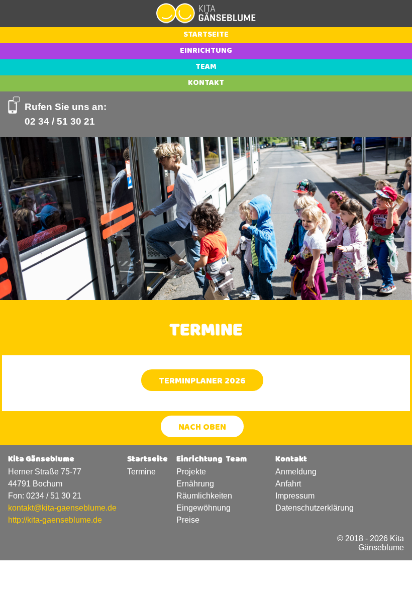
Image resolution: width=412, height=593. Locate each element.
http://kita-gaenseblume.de (55, 520)
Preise (187, 520)
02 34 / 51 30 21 (60, 121)
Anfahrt (288, 483)
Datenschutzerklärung (300, 508)
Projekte (191, 471)
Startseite (206, 35)
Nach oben (202, 428)
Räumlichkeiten (201, 495)
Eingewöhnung (201, 508)
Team (206, 67)
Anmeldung (296, 471)
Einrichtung (206, 51)
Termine (141, 471)
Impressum (295, 495)
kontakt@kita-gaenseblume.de (62, 508)
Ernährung (195, 483)
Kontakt (206, 83)
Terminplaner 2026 (202, 382)
